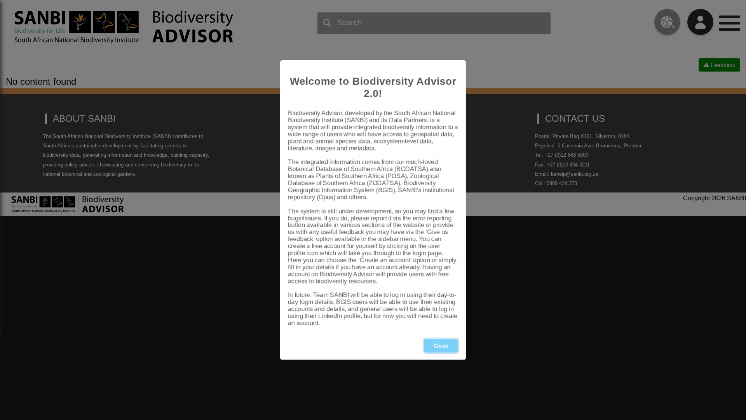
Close (440, 346)
